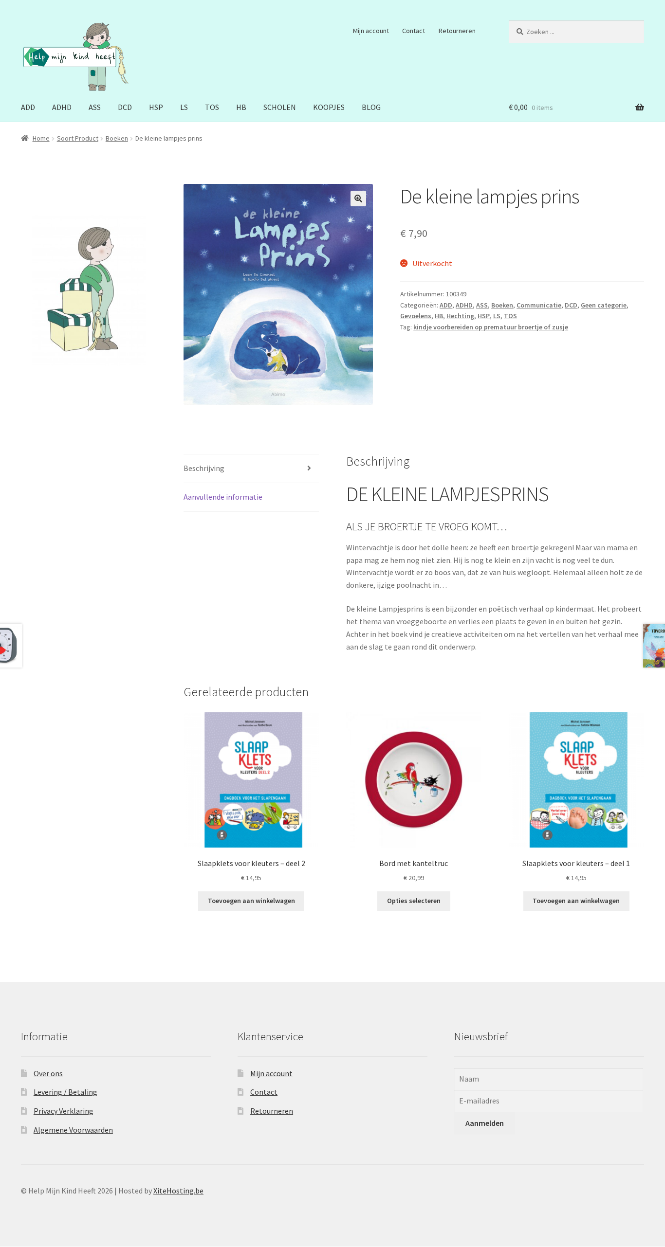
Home (41, 138)
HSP (156, 107)
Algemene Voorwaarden (73, 1130)
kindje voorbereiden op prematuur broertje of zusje (490, 327)
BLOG (371, 107)
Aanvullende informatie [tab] (223, 497)
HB (241, 107)
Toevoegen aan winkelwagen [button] (251, 900)
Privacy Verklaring (63, 1111)
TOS (212, 107)
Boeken (117, 138)
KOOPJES (329, 107)
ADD (28, 107)
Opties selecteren (414, 900)
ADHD (62, 107)
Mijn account (371, 30)
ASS (95, 107)
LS (184, 107)
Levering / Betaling (65, 1092)
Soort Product (77, 138)
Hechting (460, 315)
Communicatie (539, 305)
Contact (413, 30)
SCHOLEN (279, 107)
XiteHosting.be (178, 1190)
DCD (125, 107)
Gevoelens (415, 315)
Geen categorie (604, 305)
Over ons (48, 1073)
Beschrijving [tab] (204, 468)
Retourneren (457, 30)
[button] (358, 198)
